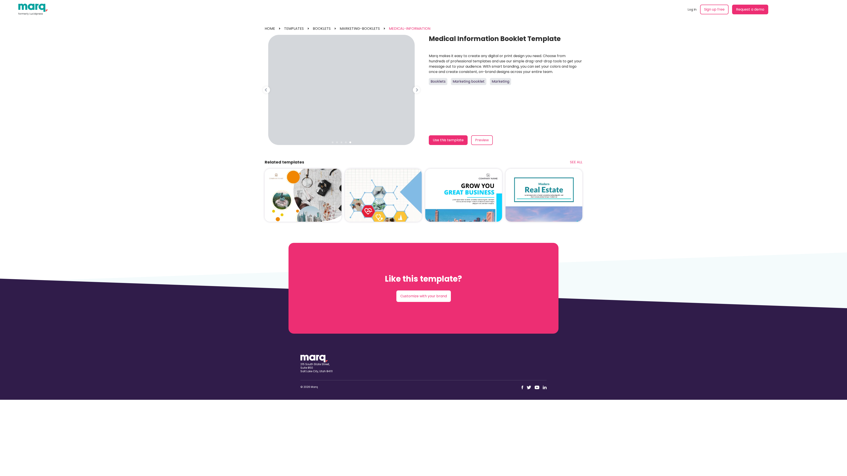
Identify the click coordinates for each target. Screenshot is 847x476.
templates (294, 28)
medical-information (409, 28)
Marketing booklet (469, 81)
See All (576, 162)
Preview (482, 140)
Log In (692, 9)
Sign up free (714, 9)
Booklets (438, 81)
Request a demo (750, 9)
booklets (322, 28)
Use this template (448, 140)
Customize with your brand (423, 296)
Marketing (500, 81)
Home (270, 28)
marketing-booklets (360, 28)
